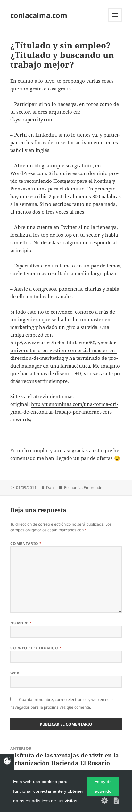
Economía (73, 487)
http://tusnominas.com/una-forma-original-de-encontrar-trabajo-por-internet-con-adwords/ (64, 412)
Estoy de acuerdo (103, 786)
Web (14, 673)
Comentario (26, 543)
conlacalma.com (38, 15)
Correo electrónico (36, 648)
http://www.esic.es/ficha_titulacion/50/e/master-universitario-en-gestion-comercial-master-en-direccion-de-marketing (64, 350)
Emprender (94, 487)
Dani (50, 487)
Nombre (21, 623)
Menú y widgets (115, 21)
